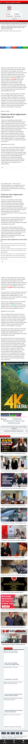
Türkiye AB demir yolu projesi (14, 423)
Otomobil (4, 733)
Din (21, 733)
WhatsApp (13, 415)
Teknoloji (13, 733)
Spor (8, 733)
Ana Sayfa (4, 21)
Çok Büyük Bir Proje (17, 418)
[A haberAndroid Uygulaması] (21, 736)
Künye (8, 14)
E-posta (19, 415)
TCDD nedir (17, 421)
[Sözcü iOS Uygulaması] (6, 736)
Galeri (23, 742)
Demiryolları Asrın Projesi (8, 421)
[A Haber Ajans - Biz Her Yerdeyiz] (14, 7)
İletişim (17, 14)
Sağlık (17, 733)
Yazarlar (5, 742)
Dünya (9, 21)
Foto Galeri (18, 16)
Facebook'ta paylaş (6, 415)
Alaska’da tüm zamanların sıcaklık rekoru (13, 431)
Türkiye (22, 421)
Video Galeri (10, 16)
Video (14, 742)
